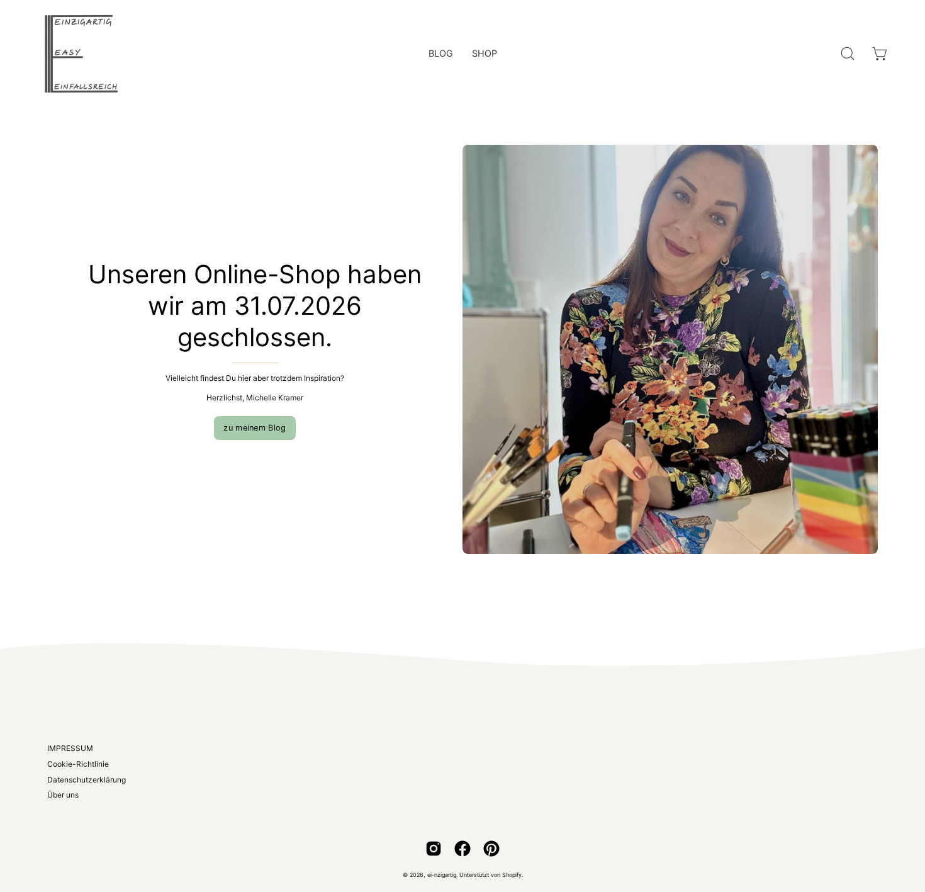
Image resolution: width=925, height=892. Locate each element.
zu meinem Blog (254, 427)
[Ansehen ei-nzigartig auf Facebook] (462, 848)
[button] (847, 53)
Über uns (63, 794)
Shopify (512, 874)
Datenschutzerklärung (86, 779)
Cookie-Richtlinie (78, 764)
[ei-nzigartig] (82, 53)
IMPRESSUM (70, 748)
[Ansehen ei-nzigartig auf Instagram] (433, 848)
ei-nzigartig (441, 874)
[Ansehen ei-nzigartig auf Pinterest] (491, 848)
